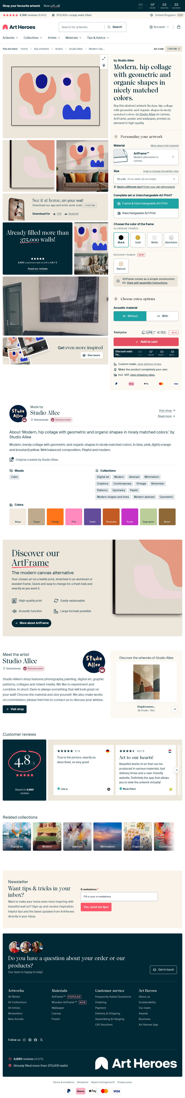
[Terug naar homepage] (19, 27)
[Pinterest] (30, 1040)
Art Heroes (148, 991)
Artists (52, 38)
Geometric (166, 497)
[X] (41, 1040)
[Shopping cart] (178, 27)
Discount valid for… (146, 353)
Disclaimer (83, 1082)
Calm (14, 477)
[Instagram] (24, 1040)
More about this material (165, 145)
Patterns (102, 490)
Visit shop (165, 410)
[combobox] (81, 27)
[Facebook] (36, 1040)
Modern (119, 477)
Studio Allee (126, 60)
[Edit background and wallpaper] (104, 65)
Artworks (8, 38)
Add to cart (149, 342)
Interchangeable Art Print (139, 213)
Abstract (134, 477)
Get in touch (166, 969)
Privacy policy (124, 1082)
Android (73, 214)
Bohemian (157, 483)
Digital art (103, 477)
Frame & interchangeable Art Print (144, 203)
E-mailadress (89, 889)
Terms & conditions (63, 1082)
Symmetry (119, 490)
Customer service (109, 991)
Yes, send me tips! (96, 907)
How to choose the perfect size (161, 171)
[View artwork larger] (104, 58)
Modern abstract (144, 497)
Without (133, 316)
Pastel (134, 490)
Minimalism (152, 477)
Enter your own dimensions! (146, 187)
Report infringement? (103, 1082)
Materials (72, 38)
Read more (165, 416)
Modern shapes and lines (113, 497)
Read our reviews (38, 268)
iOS (59, 214)
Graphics (102, 483)
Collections (31, 38)
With (165, 316)
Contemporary (122, 483)
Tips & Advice (96, 38)
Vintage (141, 483)
